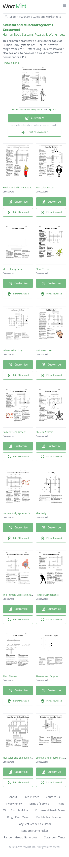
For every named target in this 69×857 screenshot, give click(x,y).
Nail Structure (44, 350)
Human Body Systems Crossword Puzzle (25, 513)
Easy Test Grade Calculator (34, 824)
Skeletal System (44, 432)
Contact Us (53, 797)
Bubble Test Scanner (49, 817)
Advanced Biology (12, 350)
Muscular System (45, 187)
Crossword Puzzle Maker (50, 810)
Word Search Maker (15, 810)
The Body (41, 513)
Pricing (60, 804)
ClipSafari (52, 109)
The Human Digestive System (19, 594)
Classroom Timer (54, 837)
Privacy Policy (13, 804)
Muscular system (12, 269)
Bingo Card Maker (18, 817)
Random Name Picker (34, 831)
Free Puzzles (31, 797)
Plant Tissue (42, 269)
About (13, 797)
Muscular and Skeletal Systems (20, 757)
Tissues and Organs (47, 676)
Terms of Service (38, 804)
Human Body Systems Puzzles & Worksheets (34, 34)
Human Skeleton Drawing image (27, 109)
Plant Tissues (10, 676)
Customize (37, 118)
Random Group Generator (20, 837)
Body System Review (14, 432)
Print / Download (37, 132)
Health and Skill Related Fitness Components (28, 187)
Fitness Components (47, 594)
